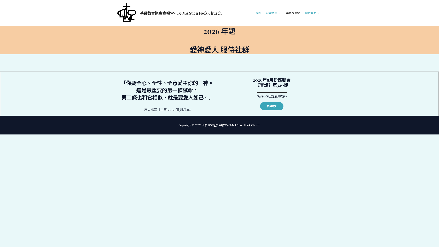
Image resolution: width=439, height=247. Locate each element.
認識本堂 (271, 13)
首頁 (258, 13)
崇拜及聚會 (293, 13)
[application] (279, 13)
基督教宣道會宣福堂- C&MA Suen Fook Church (181, 13)
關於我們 (310, 13)
